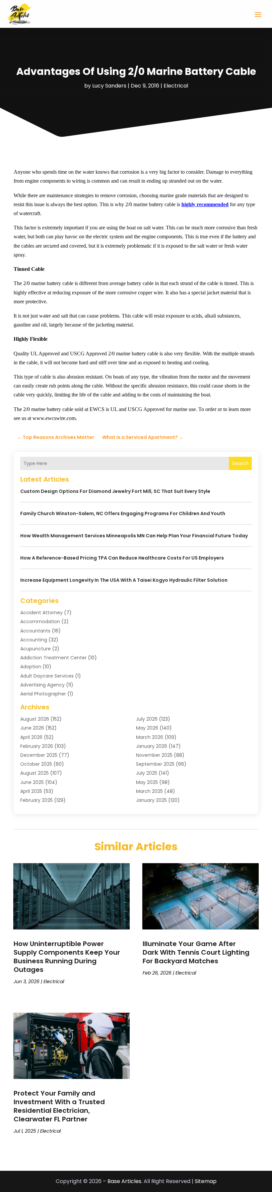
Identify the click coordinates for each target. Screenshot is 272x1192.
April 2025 (31, 791)
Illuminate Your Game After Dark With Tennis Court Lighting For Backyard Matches (196, 952)
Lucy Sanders (109, 85)
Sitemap (206, 1181)
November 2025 (154, 755)
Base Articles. (124, 1181)
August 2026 (34, 719)
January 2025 (151, 800)
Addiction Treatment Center (53, 657)
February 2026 (36, 746)
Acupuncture (35, 648)
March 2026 (149, 737)
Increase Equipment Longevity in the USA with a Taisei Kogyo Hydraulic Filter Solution (124, 580)
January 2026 (151, 746)
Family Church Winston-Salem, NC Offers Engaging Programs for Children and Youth (122, 513)
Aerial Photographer (43, 693)
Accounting (33, 639)
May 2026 (147, 728)
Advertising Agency (42, 685)
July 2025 (146, 773)
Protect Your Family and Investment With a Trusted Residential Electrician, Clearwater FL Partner (59, 1106)
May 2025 (147, 782)
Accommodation (40, 621)
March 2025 (149, 791)
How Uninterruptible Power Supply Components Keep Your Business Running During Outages (67, 956)
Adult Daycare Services (47, 676)
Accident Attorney (41, 612)
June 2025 (32, 782)
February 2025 (36, 800)
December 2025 (38, 755)
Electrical (176, 85)
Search (240, 463)
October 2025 (36, 764)
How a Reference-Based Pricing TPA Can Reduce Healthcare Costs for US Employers (122, 558)
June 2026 (32, 728)
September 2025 (155, 764)
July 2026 (147, 719)
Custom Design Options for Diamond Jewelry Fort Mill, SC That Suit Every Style (115, 491)
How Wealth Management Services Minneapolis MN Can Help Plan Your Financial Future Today (134, 535)
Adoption (30, 666)
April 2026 (31, 737)
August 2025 (34, 773)
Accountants (35, 630)
